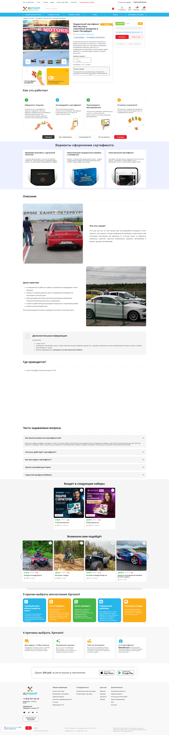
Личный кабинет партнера (84, 694)
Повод (115, 15)
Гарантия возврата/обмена (38, 475)
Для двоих (103, 696)
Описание (48, 137)
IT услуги (55, 702)
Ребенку (102, 699)
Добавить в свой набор (134, 43)
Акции (52, 2)
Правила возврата (116, 694)
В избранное (121, 43)
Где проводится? (85, 137)
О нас (38, 2)
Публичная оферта (58, 696)
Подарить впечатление (33, 15)
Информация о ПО (58, 705)
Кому (95, 15)
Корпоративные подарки (86, 2)
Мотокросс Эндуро (62, 575)
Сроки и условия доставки (38, 467)
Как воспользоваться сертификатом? (43, 438)
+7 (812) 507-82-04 (139, 2)
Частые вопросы (104, 137)
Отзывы (45, 2)
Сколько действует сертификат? (40, 452)
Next (148, 556)
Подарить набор (74, 15)
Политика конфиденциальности (62, 699)
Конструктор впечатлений (119, 696)
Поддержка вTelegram (31, 719)
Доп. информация (65, 137)
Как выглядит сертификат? (38, 459)
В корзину (122, 37)
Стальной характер (62, 522)
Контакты (74, 2)
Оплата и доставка (62, 2)
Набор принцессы (92, 522)
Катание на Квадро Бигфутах (96, 575)
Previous (21, 556)
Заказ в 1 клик (136, 37)
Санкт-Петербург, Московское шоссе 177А (85, 34)
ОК (28, 728)
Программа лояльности (118, 691)
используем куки (12, 727)
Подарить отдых (54, 15)
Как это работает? (28, 2)
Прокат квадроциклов (118, 699)
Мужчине (103, 691)
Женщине (103, 694)
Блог (112, 702)
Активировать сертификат (61, 694)
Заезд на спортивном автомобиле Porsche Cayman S (130, 576)
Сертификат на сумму (136, 15)
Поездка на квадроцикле (33, 575)
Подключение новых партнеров (86, 691)
